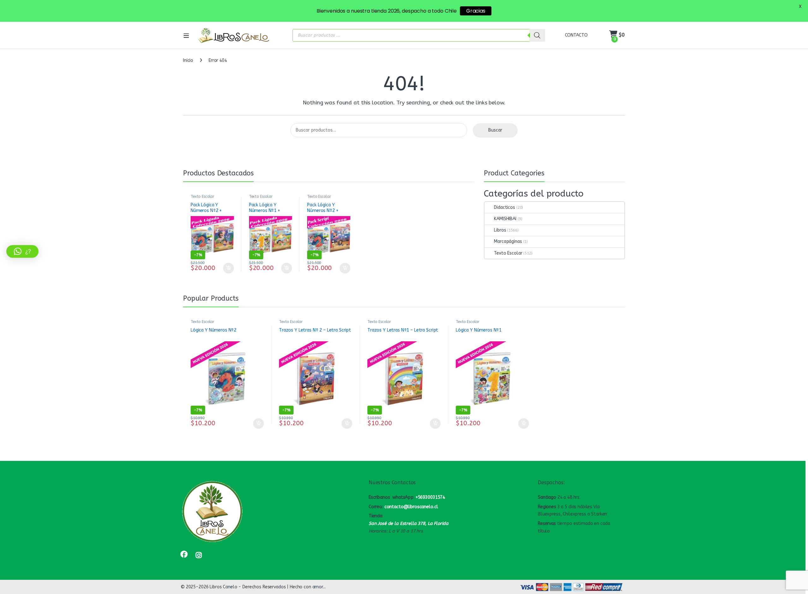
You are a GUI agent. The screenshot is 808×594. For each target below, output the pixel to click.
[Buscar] (537, 35)
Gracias (475, 11)
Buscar (495, 130)
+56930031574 (430, 497)
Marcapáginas (508, 241)
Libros (500, 230)
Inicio (188, 60)
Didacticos (504, 207)
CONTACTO (576, 35)
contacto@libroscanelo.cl (411, 506)
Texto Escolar (202, 196)
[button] (22, 251)
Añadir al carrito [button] (227, 268)
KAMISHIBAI (505, 218)
